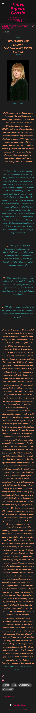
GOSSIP (14, 685)
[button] (33, 26)
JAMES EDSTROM (25, 685)
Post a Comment (9, 696)
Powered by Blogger (19, 705)
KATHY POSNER (7, 689)
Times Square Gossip (18, 8)
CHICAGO (5, 685)
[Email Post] (3, 681)
